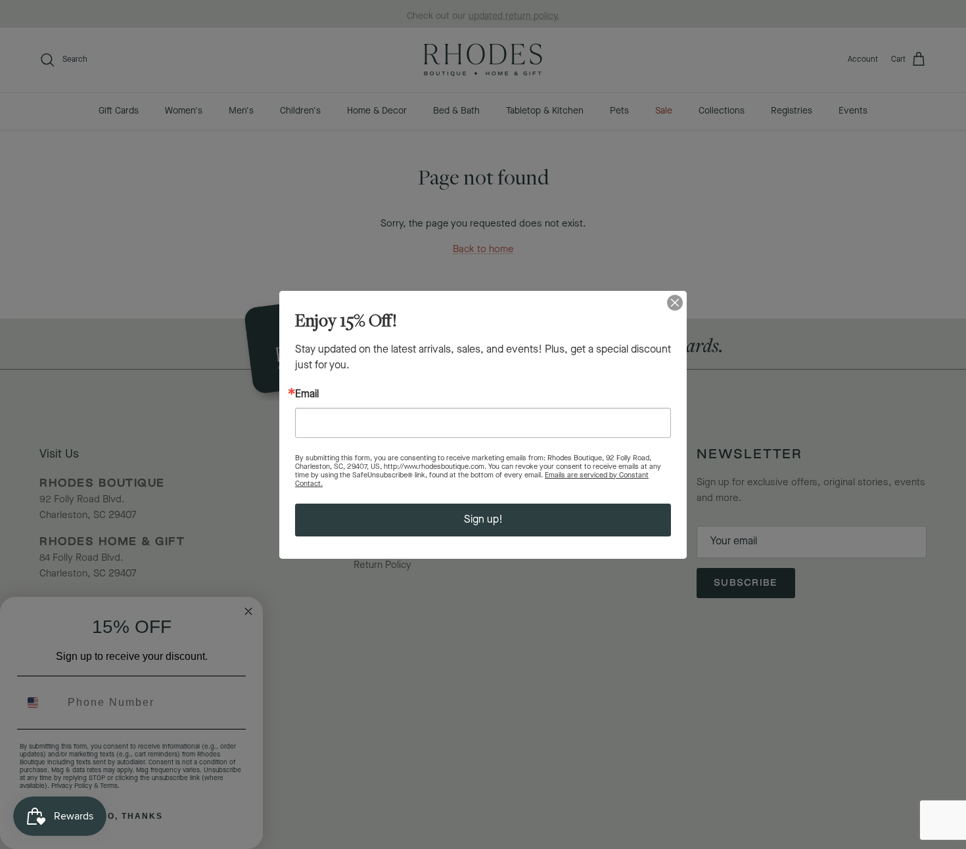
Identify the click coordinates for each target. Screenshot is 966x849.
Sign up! (483, 519)
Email (307, 394)
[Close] (675, 303)
